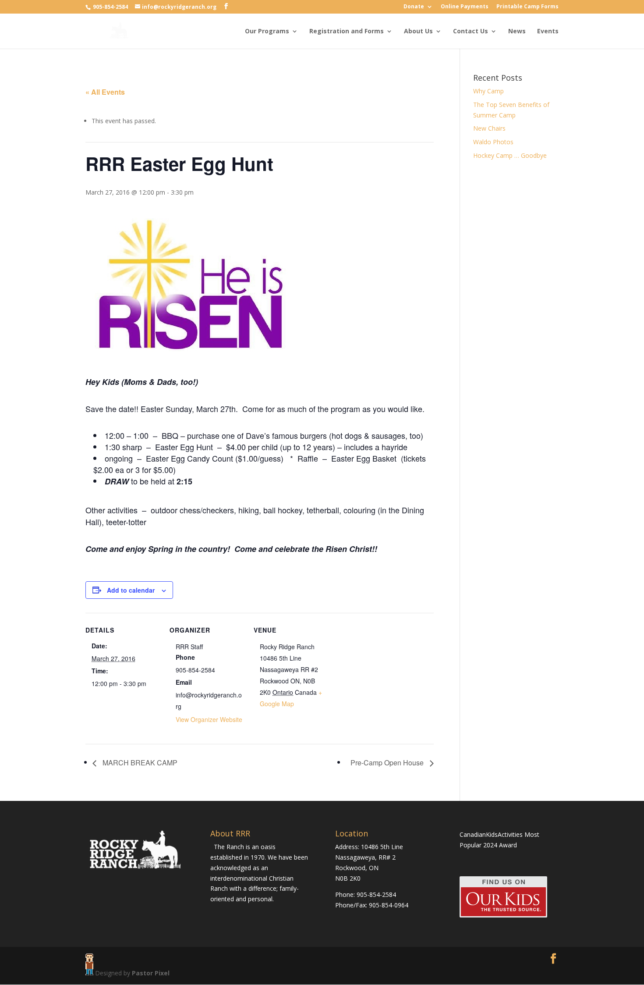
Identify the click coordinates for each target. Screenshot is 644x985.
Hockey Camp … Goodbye (510, 155)
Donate (413, 7)
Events (548, 31)
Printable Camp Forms (527, 7)
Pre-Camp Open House (387, 762)
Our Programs (267, 31)
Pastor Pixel (151, 973)
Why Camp (488, 91)
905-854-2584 (111, 7)
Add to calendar (131, 590)
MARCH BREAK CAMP (139, 762)
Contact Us (470, 31)
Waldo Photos (493, 142)
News (517, 31)
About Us (418, 31)
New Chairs (489, 128)
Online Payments (464, 7)
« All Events (105, 92)
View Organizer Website (209, 719)
